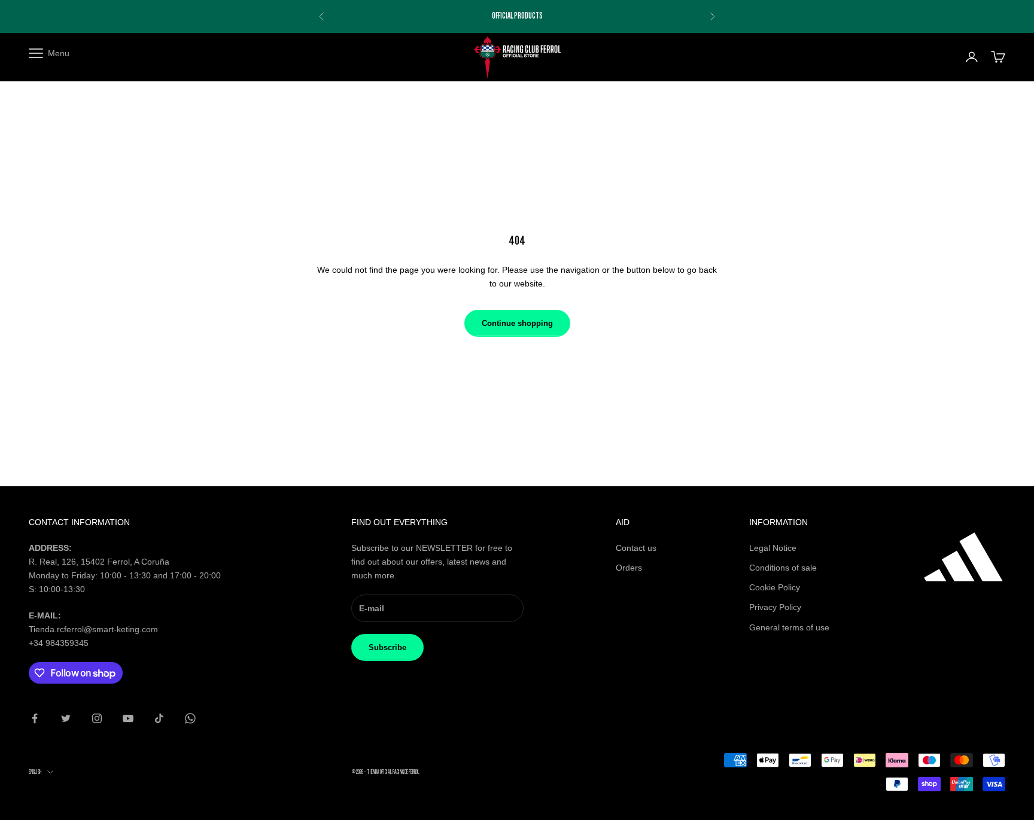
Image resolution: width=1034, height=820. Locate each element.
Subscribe (387, 647)
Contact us (636, 548)
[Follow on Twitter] (66, 718)
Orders (629, 567)
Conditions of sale (783, 567)
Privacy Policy (775, 607)
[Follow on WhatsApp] (190, 718)
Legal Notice (772, 548)
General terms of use (789, 627)
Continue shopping (517, 323)
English (35, 772)
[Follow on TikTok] (159, 718)
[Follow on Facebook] (35, 718)
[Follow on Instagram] (97, 718)
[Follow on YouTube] (128, 718)
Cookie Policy (774, 587)
